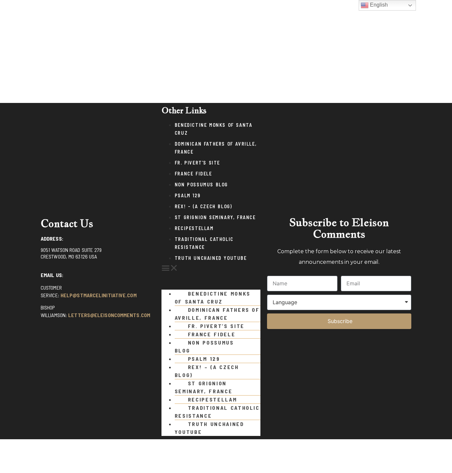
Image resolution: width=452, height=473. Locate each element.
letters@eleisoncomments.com (109, 315)
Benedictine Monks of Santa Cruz (212, 297)
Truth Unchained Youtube (211, 258)
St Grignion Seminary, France (215, 217)
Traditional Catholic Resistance (217, 411)
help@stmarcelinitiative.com (99, 295)
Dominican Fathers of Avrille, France (217, 314)
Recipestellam (194, 228)
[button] (210, 268)
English (378, 5)
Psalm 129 (187, 195)
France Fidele (193, 173)
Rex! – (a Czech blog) (203, 206)
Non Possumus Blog (201, 184)
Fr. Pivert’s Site (197, 163)
